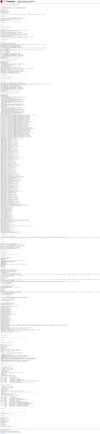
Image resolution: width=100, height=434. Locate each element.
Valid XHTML (1, 433)
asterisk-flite (2, 4)
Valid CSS (4, 433)
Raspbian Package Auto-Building (26, 1)
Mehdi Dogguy (6, 430)
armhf (10, 4)
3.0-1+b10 (7, 4)
